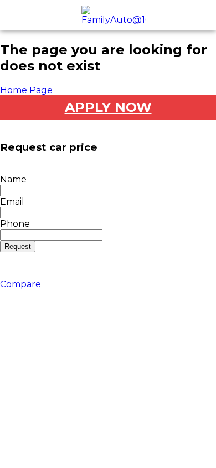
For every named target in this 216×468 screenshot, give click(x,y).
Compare (20, 284)
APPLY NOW (108, 107)
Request (17, 246)
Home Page (26, 90)
